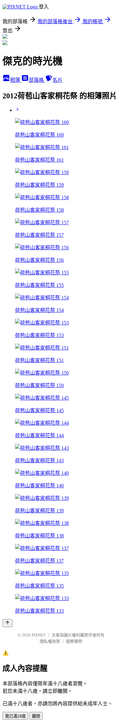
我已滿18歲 (15, 716)
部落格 (37, 80)
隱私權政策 (50, 641)
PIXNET (39, 635)
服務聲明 (74, 641)
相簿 (15, 80)
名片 (58, 80)
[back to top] (8, 623)
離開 (36, 716)
